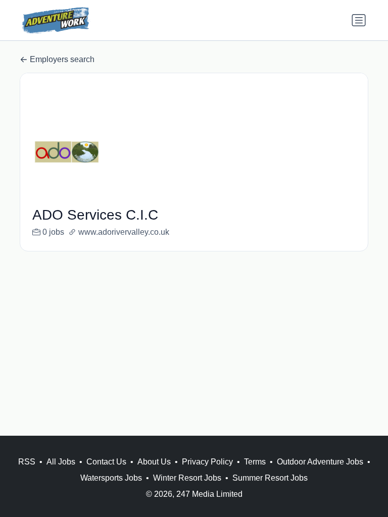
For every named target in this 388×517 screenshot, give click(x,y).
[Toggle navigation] (358, 20)
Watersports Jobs (111, 478)
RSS (26, 461)
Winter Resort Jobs (187, 478)
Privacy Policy (207, 461)
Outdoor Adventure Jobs (320, 461)
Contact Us (106, 461)
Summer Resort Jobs (270, 478)
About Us (154, 461)
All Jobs (60, 461)
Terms (255, 461)
